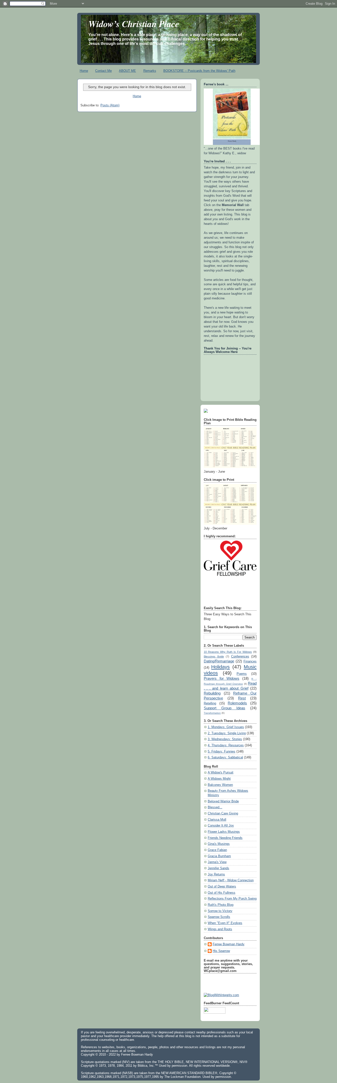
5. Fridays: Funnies (221, 751)
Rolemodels (237, 703)
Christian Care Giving (223, 813)
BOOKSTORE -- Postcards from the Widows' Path (199, 71)
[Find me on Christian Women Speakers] (206, 411)
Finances (250, 661)
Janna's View (217, 862)
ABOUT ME (127, 71)
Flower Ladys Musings (224, 831)
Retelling (210, 703)
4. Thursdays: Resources (226, 745)
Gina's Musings (219, 844)
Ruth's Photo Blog (220, 905)
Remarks (149, 71)
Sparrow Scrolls (219, 917)
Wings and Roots (220, 929)
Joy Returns (216, 874)
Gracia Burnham (219, 856)
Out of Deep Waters (222, 886)
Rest (242, 698)
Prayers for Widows (221, 678)
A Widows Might (219, 778)
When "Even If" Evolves (225, 923)
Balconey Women (220, 785)
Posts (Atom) (109, 105)
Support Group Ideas (224, 708)
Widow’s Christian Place (133, 23)
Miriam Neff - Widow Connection (231, 880)
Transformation (212, 713)
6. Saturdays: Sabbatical (225, 757)
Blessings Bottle (214, 656)
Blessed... (215, 807)
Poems (242, 674)
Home (84, 71)
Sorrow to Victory (220, 911)
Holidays (220, 667)
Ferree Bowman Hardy (228, 944)
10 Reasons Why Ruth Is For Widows (228, 651)
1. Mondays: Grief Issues (226, 727)
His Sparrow (221, 951)
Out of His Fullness (221, 892)
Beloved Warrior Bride (223, 801)
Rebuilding (212, 693)
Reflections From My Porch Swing (232, 898)
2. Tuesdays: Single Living (227, 733)
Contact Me (103, 71)
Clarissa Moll (217, 819)
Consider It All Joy (221, 825)
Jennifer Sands (218, 868)
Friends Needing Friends (225, 838)
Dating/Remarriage (219, 661)
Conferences (240, 656)
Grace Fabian (217, 850)
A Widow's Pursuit (220, 772)
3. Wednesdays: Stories (225, 739)
